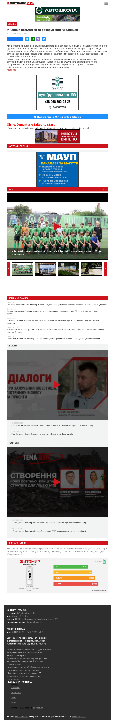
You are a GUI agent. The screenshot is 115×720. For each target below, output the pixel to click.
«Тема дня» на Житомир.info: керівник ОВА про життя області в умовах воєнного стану (49, 522)
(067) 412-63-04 (36, 632)
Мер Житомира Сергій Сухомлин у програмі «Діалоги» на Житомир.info (42, 434)
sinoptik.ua (38, 707)
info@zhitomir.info (26, 613)
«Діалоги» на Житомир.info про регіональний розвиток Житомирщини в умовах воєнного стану (52, 425)
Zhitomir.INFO (21, 716)
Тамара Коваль (34, 621)
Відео (11, 189)
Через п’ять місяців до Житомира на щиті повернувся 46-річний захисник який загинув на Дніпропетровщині (53, 338)
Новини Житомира (18, 298)
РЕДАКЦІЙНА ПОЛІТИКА (19, 681)
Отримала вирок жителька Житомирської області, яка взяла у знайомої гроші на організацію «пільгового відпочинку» (57, 304)
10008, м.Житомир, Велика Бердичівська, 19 (36, 619)
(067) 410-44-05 (20, 616)
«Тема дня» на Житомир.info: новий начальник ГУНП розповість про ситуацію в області (49, 531)
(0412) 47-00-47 (19, 632)
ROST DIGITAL (79, 716)
